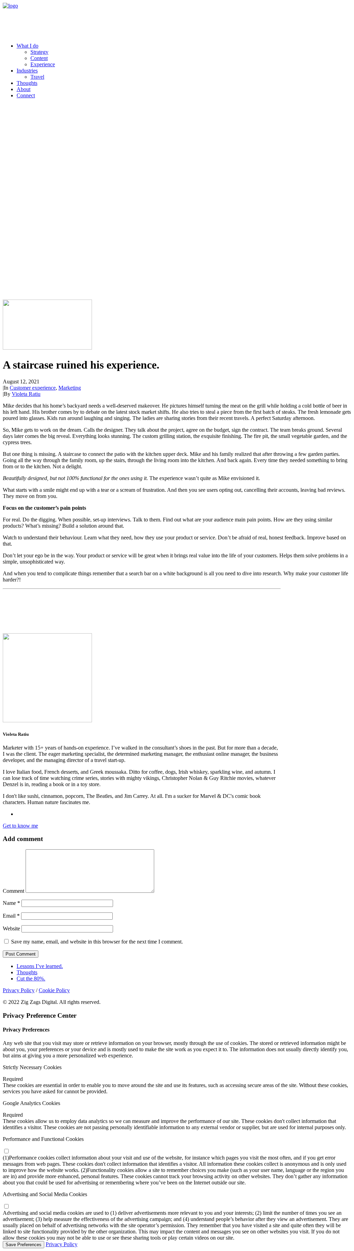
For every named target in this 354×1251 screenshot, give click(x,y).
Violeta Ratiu (26, 394)
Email (11, 916)
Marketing (69, 388)
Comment (13, 891)
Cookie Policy (54, 990)
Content (39, 58)
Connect (26, 95)
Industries (27, 71)
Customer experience (33, 388)
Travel (37, 77)
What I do (27, 46)
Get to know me (20, 826)
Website (11, 928)
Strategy (39, 52)
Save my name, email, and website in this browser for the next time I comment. (97, 942)
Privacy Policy (19, 990)
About (23, 89)
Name (11, 903)
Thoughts (27, 83)
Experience (42, 64)
